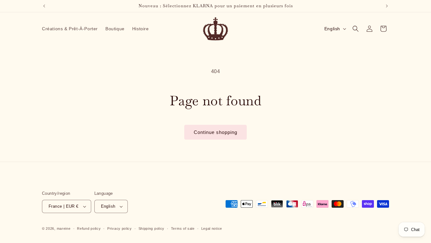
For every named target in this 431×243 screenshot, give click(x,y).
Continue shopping (215, 132)
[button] (356, 29)
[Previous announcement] (44, 6)
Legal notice (211, 228)
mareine (64, 228)
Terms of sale (183, 228)
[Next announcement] (387, 6)
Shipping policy (152, 228)
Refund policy (89, 228)
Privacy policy (119, 228)
